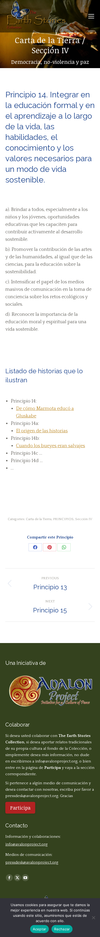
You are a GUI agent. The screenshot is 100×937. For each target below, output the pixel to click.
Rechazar (62, 929)
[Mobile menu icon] (91, 16)
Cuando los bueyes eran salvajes (50, 446)
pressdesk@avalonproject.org (31, 796)
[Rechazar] (93, 917)
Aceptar (39, 929)
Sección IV (83, 519)
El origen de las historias (42, 431)
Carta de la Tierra (38, 519)
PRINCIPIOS (63, 519)
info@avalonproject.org (56, 761)
